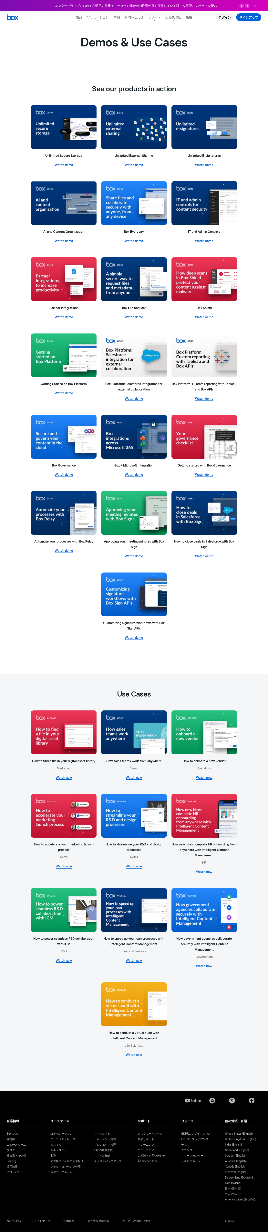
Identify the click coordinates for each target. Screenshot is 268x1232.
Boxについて (14, 1133)
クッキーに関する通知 (136, 1221)
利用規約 (68, 1221)
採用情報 (12, 1166)
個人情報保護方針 (98, 1221)
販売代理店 (173, 17)
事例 (117, 17)
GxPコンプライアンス (194, 1139)
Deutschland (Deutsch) (239, 1177)
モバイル (55, 1144)
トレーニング (146, 1144)
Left (241, 6)
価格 (189, 17)
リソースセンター (192, 1155)
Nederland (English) (237, 1150)
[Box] (12, 17)
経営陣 (11, 1139)
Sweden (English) (235, 1155)
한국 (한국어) (233, 1194)
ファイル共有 (102, 1133)
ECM (53, 1155)
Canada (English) (235, 1166)
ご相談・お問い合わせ (151, 1155)
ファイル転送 (102, 1155)
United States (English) (239, 1133)
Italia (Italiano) (233, 1183)
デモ (184, 1144)
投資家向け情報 (16, 1155)
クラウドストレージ (62, 1139)
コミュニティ (146, 1150)
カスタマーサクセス (150, 1133)
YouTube (192, 1100)
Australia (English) (236, 1161)
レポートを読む (206, 6)
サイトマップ (42, 1221)
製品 (79, 17)
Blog (212, 1100)
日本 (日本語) (233, 1188)
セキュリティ (58, 1150)
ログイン (225, 17)
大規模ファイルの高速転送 (66, 1161)
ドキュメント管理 (105, 1139)
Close (255, 5)
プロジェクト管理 (105, 1144)
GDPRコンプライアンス (196, 1133)
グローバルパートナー (20, 1172)
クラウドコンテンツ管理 (65, 1166)
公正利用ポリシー (192, 1161)
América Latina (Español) (240, 1199)
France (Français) (235, 1172)
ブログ (11, 1150)
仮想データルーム (61, 1172)
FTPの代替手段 (103, 1150)
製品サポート (146, 1139)
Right (247, 6)
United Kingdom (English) (240, 1139)
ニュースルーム (16, 1144)
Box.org (11, 1161)
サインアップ (248, 17)
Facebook (251, 1100)
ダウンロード (189, 1150)
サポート (154, 17)
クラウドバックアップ (107, 1161)
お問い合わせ (134, 17)
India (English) (233, 1144)
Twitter (232, 1100)
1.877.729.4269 (149, 1161)
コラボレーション (61, 1133)
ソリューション (98, 17)
